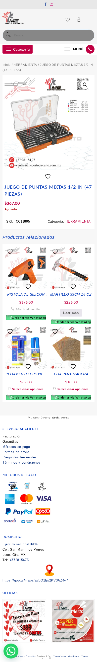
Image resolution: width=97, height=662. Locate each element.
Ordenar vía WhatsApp (28, 318)
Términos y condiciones (21, 462)
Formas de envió (15, 452)
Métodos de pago (16, 447)
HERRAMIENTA (25, 65)
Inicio (6, 65)
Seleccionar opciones (27, 389)
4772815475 (19, 560)
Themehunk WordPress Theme (71, 657)
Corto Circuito (27, 657)
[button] (85, 84)
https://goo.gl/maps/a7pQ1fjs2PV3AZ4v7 (35, 580)
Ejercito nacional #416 (20, 544)
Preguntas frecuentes (19, 457)
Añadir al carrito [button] (28, 309)
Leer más (71, 313)
